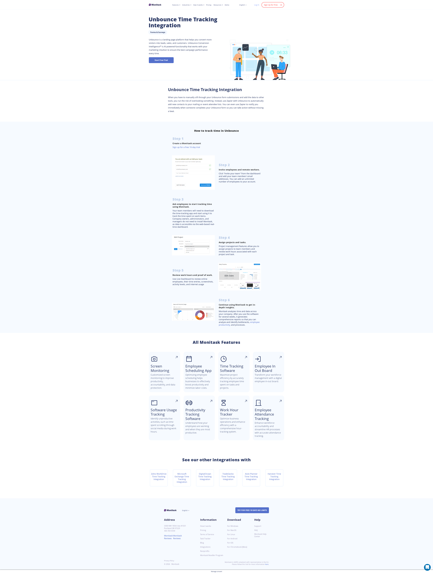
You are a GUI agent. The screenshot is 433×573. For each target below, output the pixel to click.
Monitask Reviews (168, 537)
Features (175, 5)
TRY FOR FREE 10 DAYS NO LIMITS (252, 510)
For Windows (232, 526)
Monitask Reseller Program (211, 555)
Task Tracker (205, 538)
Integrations (205, 547)
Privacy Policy (169, 561)
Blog (202, 543)
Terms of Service (207, 534)
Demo (227, 5)
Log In (256, 5)
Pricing (208, 5)
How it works (198, 5)
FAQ (256, 530)
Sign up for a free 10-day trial (186, 147)
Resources (217, 5)
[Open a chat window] (427, 567)
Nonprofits (204, 551)
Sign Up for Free (271, 5)
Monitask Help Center (260, 535)
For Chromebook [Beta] (237, 547)
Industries (186, 5)
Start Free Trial (161, 60)
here (266, 564)
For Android (232, 538)
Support (257, 526)
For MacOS (231, 530)
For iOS (230, 543)
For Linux (231, 534)
